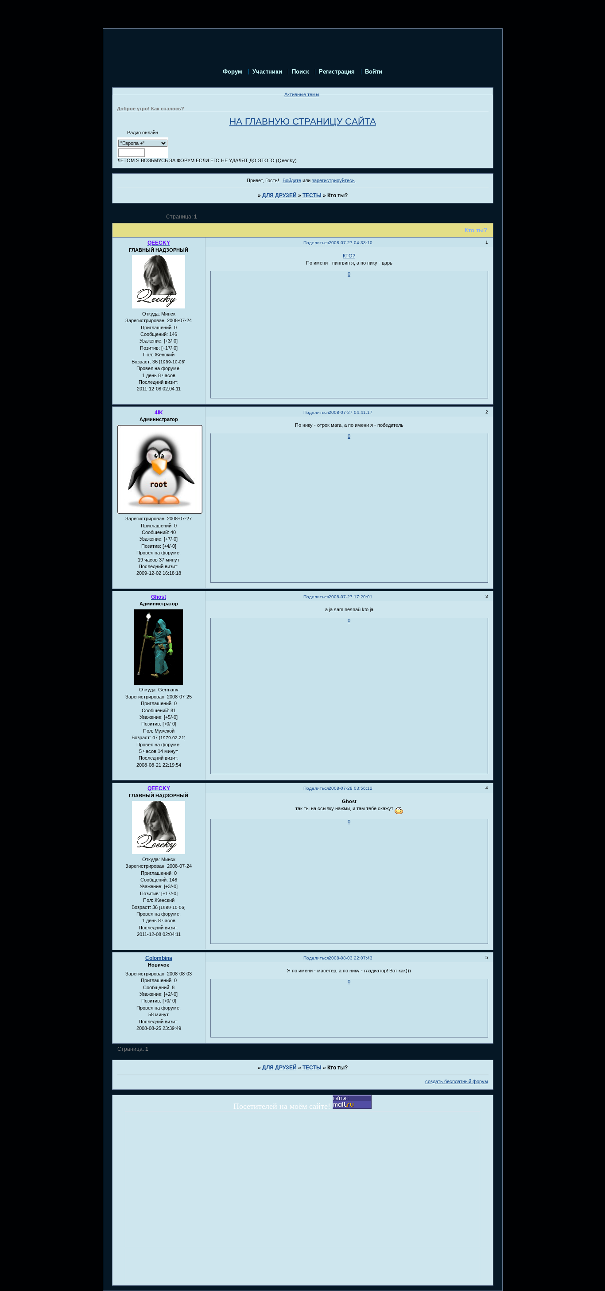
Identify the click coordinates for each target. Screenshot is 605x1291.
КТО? (349, 255)
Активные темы (301, 94)
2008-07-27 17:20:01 (350, 596)
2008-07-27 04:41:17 (350, 412)
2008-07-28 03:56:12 (350, 788)
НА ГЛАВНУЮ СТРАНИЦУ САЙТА (302, 121)
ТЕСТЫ (312, 195)
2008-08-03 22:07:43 (350, 958)
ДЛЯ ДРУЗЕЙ (279, 195)
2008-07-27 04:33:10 (350, 242)
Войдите (292, 180)
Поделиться (316, 242)
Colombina (158, 958)
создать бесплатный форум (456, 1081)
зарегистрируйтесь (333, 180)
